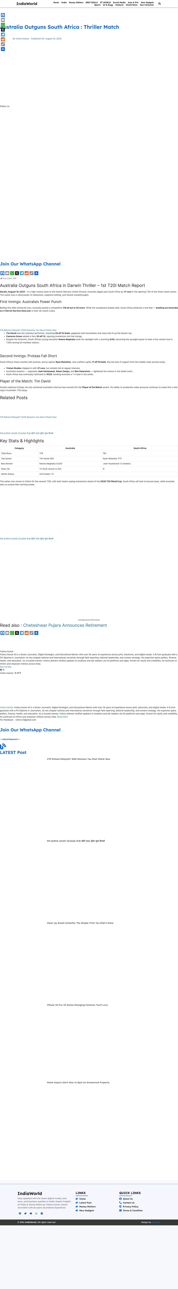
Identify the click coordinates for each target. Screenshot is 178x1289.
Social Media (119, 2)
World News (132, 5)
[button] (159, 4)
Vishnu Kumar (7, 707)
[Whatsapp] (36, 1213)
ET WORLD (105, 2)
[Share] (2, 49)
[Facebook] (1, 670)
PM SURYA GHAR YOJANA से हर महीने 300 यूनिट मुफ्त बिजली (26, 538)
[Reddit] (2, 39)
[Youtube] (30, 1213)
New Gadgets (147, 2)
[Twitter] (25, 1213)
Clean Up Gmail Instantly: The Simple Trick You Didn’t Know (80, 923)
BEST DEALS (92, 2)
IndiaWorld (26, 3)
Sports (97, 5)
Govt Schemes (147, 5)
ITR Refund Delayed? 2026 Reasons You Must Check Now (28, 330)
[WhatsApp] (2, 24)
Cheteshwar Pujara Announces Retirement (65, 625)
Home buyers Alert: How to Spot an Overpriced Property (78, 1082)
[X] (2, 29)
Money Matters (76, 2)
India (64, 2)
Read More (62, 717)
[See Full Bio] (12, 667)
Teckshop (156, 1222)
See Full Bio (5, 667)
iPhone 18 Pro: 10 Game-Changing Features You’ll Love (77, 1005)
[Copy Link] (2, 44)
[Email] (2, 19)
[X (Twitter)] (3, 670)
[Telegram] (41, 1213)
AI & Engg (108, 5)
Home (56, 2)
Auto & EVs (133, 2)
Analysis (119, 5)
